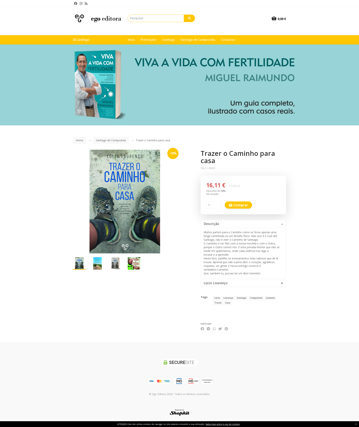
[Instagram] (81, 3)
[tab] (243, 223)
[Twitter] (220, 328)
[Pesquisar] (189, 18)
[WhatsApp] (214, 328)
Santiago (241, 298)
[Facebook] (76, 3)
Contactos (228, 40)
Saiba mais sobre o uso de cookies (222, 424)
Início (131, 40)
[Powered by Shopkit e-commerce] (179, 413)
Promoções (148, 40)
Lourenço (228, 298)
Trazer (218, 302)
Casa (227, 302)
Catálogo (168, 40)
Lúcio (217, 298)
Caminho (270, 298)
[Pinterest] (226, 328)
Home (79, 140)
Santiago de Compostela (197, 40)
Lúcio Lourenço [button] (216, 283)
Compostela (256, 298)
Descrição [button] (211, 224)
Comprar (240, 205)
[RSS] (86, 3)
